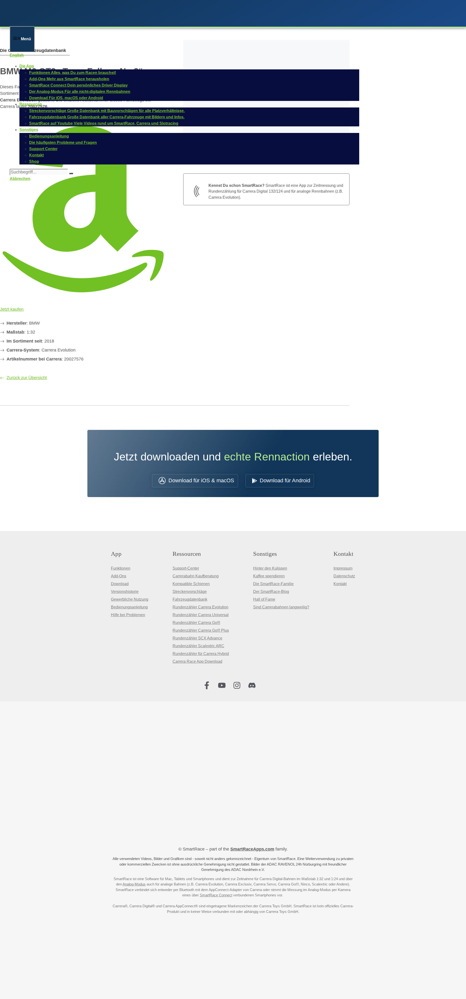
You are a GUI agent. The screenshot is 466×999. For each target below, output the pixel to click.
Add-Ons (118, 576)
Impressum (342, 568)
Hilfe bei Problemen (128, 615)
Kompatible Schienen (191, 584)
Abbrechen (20, 179)
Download (120, 584)
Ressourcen (30, 104)
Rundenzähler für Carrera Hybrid (201, 654)
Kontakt (340, 584)
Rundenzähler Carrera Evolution (200, 607)
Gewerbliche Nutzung (129, 599)
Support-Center (186, 568)
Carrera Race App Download (197, 661)
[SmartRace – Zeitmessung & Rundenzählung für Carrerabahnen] (73, 23)
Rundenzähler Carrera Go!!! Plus (201, 630)
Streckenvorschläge (190, 592)
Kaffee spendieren (269, 576)
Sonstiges (28, 130)
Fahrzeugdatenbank (190, 599)
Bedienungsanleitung (129, 607)
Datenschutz (344, 576)
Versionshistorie (125, 592)
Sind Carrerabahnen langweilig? (281, 607)
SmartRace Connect (216, 895)
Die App (26, 66)
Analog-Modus (134, 884)
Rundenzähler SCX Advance (197, 638)
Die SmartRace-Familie (273, 584)
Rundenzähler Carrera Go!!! (196, 623)
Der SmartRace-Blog (271, 592)
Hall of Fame (264, 599)
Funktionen (120, 568)
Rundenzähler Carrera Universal (201, 615)
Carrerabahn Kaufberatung (196, 576)
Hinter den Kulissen (270, 568)
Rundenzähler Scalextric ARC (198, 646)
